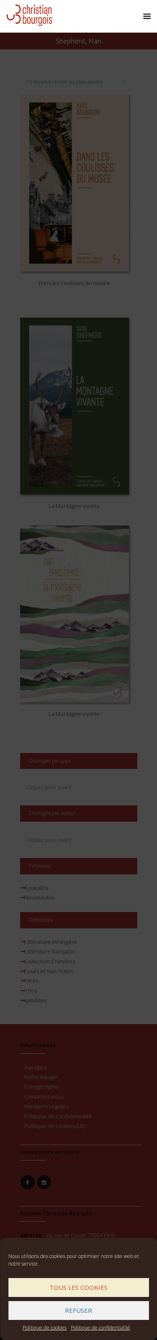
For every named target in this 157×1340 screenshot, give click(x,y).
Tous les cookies (78, 1287)
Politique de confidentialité (100, 1327)
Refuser (78, 1310)
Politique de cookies (45, 1327)
